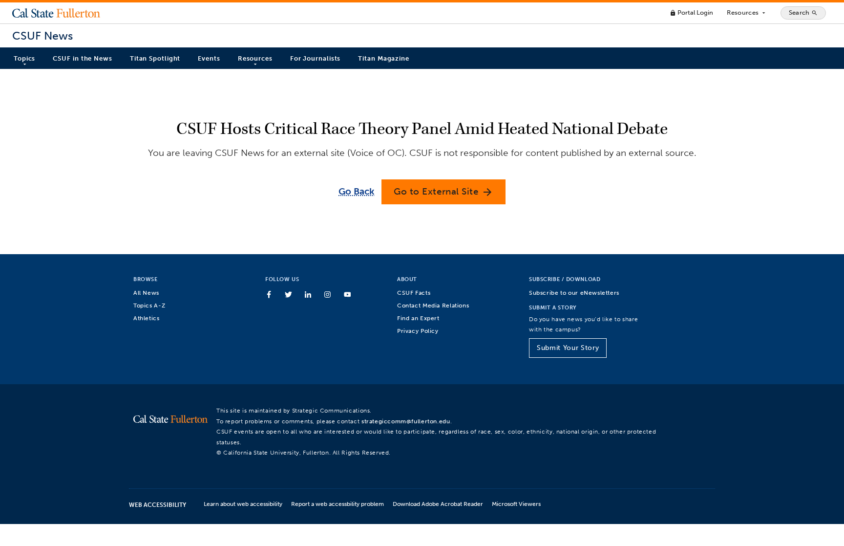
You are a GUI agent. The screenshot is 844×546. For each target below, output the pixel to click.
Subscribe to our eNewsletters (574, 292)
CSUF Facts (413, 292)
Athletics (146, 318)
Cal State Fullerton (56, 12)
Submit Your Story (568, 348)
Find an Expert (418, 318)
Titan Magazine (383, 58)
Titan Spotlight (155, 58)
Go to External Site (443, 192)
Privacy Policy (418, 330)
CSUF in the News (82, 58)
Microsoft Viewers (516, 503)
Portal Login (691, 12)
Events (209, 58)
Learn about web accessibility (243, 503)
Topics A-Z (149, 305)
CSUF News (42, 36)
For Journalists (315, 58)
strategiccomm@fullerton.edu (405, 421)
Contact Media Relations (433, 305)
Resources (746, 12)
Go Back (356, 191)
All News (146, 292)
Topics (24, 58)
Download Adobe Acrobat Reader (438, 503)
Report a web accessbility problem (337, 503)
